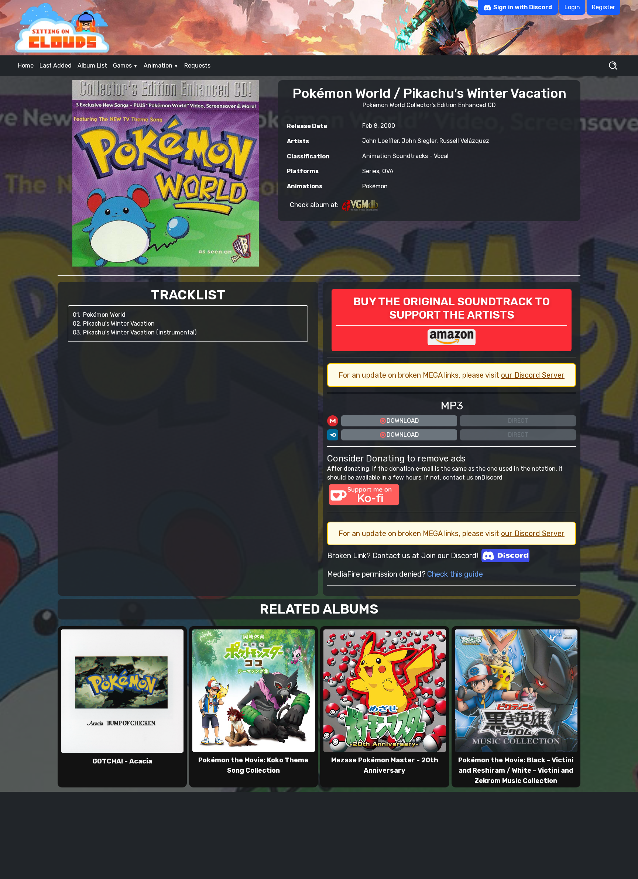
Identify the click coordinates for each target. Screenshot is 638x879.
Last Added (56, 65)
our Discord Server (533, 375)
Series (370, 171)
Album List (92, 65)
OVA (388, 171)
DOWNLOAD (403, 420)
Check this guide (455, 574)
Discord (491, 477)
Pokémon (375, 186)
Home (26, 65)
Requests (197, 65)
